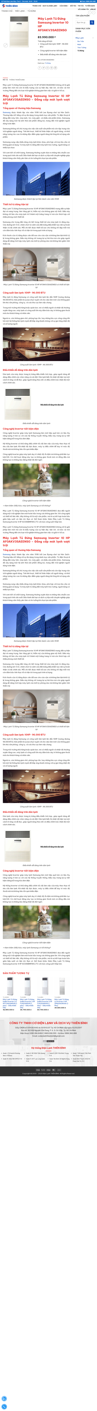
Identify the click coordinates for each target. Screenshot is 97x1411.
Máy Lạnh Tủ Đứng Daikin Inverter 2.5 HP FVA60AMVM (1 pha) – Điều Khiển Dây (10, 1003)
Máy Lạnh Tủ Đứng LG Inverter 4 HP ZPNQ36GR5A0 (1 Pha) (61, 1002)
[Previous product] (93, 12)
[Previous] (3, 995)
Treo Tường (81, 47)
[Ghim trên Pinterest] (51, 68)
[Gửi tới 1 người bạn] (47, 68)
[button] (6, 45)
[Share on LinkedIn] (55, 68)
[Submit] (92, 22)
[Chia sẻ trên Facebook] (39, 68)
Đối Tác (73, 6)
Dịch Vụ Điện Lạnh (50, 6)
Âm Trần (80, 41)
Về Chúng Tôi (83, 9)
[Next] (69, 995)
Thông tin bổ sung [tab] (17, 80)
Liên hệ (93, 9)
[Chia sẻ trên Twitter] (43, 68)
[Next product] (90, 12)
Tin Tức (81, 6)
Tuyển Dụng (90, 6)
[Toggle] (93, 38)
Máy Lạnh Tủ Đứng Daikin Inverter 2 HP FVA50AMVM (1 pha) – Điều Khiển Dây (27, 1003)
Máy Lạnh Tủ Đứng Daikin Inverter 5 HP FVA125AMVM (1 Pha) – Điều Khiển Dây (44, 1003)
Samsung (7, 112)
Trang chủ (36, 6)
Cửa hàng (64, 6)
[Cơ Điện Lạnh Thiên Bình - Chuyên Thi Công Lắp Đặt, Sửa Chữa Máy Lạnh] (10, 5)
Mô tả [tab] (5, 80)
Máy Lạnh (20, 11)
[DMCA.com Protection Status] (48, 1041)
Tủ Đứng (80, 51)
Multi (79, 44)
